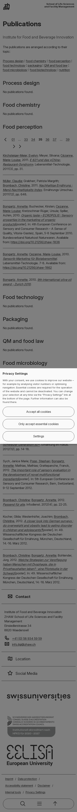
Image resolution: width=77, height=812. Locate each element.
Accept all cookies (38, 412)
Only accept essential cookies (39, 424)
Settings (38, 436)
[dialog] (38, 406)
